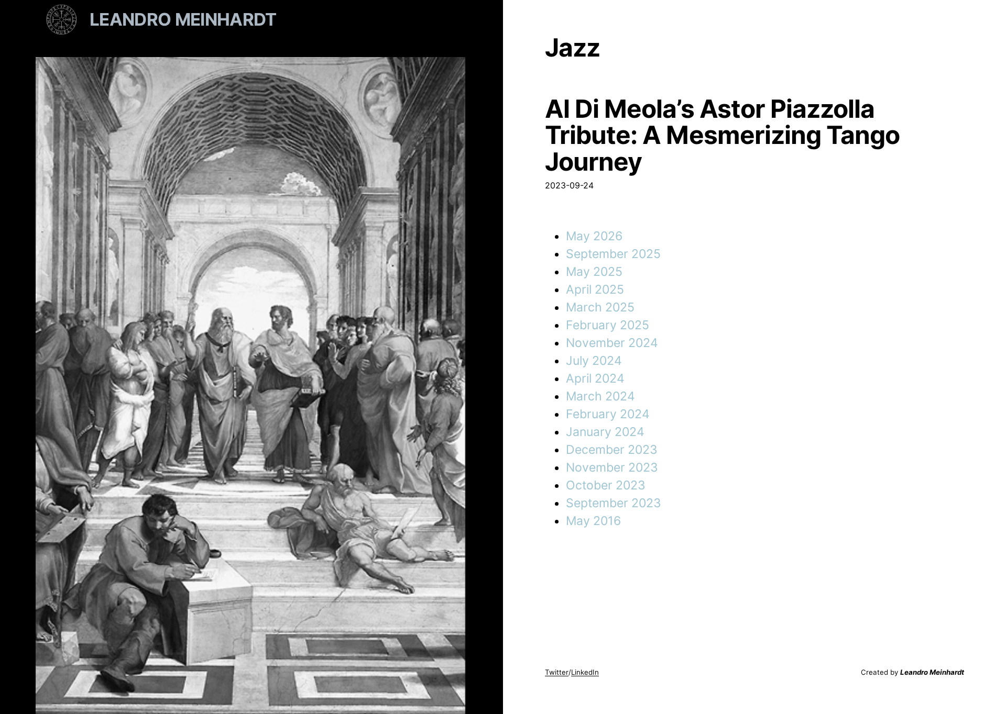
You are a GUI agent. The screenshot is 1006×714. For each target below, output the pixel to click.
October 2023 (606, 485)
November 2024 (612, 343)
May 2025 (594, 271)
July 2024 (594, 360)
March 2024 (600, 396)
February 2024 (608, 414)
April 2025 (595, 289)
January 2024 (605, 432)
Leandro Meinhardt (183, 19)
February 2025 (607, 325)
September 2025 (613, 254)
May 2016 (593, 521)
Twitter (556, 672)
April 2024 (595, 378)
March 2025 (600, 307)
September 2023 (613, 503)
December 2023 (612, 449)
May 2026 (594, 236)
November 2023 (612, 467)
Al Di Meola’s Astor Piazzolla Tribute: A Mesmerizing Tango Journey (722, 135)
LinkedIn (585, 672)
